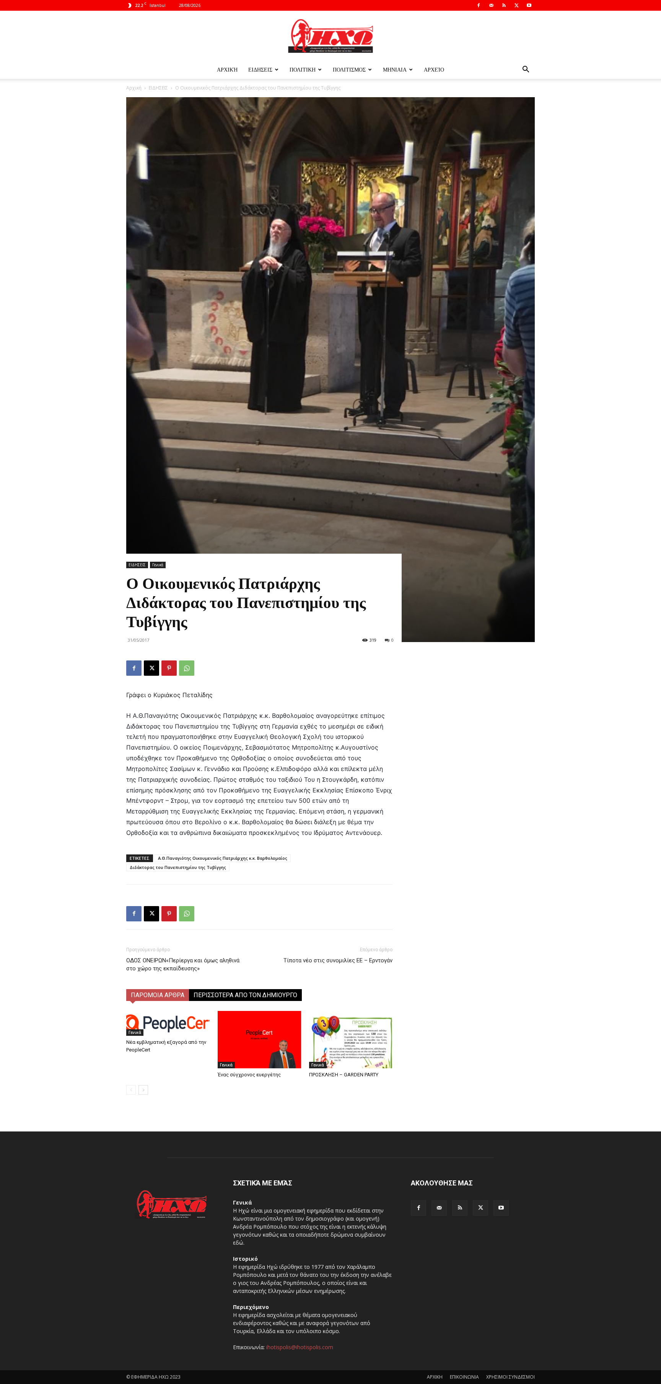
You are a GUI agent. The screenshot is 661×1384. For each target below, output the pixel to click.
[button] (525, 70)
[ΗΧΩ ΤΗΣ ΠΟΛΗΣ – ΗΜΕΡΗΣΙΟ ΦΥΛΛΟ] (330, 36)
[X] (516, 5)
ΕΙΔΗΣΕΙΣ (260, 69)
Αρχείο (434, 69)
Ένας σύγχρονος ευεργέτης (249, 1075)
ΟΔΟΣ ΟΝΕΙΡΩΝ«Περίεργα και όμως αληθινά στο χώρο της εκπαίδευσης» (182, 964)
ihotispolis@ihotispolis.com (299, 1347)
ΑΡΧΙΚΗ (435, 1377)
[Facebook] (478, 5)
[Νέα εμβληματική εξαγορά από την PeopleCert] (168, 1023)
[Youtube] (529, 5)
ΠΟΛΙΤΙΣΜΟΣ (349, 69)
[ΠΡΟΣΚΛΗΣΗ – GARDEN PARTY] (350, 1039)
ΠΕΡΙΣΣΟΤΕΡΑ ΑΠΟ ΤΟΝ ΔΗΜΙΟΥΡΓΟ (245, 995)
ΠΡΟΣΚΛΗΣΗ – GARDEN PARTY (343, 1075)
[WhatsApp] (186, 668)
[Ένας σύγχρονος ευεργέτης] (259, 1039)
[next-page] (143, 1090)
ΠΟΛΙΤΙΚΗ (303, 69)
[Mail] (491, 5)
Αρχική (227, 69)
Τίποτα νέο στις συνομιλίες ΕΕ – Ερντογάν (337, 960)
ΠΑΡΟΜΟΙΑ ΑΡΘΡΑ (157, 995)
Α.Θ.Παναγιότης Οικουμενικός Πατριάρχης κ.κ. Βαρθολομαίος (222, 858)
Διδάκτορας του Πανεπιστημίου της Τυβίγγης (178, 867)
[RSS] (504, 5)
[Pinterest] (169, 668)
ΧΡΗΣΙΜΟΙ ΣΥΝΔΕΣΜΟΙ (510, 1377)
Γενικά (157, 564)
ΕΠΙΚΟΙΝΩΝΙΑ (464, 1377)
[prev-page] (131, 1090)
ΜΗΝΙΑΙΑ (395, 69)
